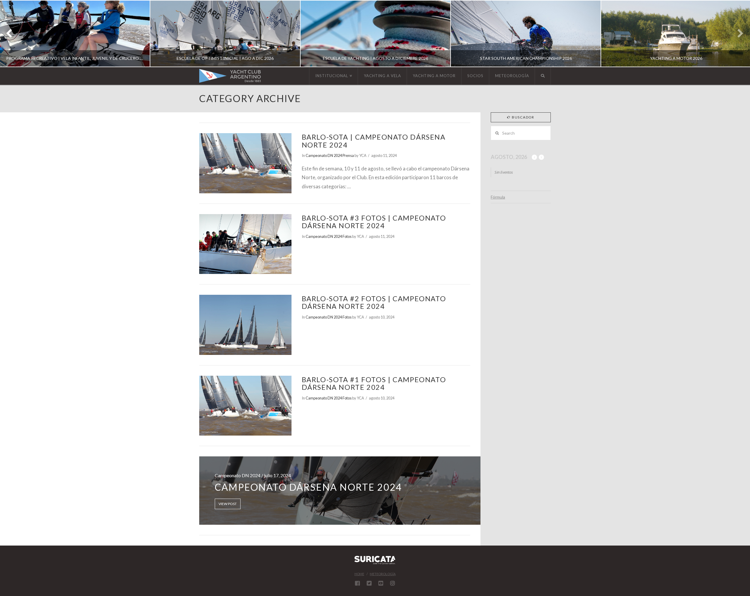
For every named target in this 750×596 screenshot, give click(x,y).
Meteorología (383, 574)
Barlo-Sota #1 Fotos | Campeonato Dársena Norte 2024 (374, 383)
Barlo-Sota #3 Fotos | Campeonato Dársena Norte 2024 (374, 222)
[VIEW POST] (245, 163)
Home (359, 574)
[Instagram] (392, 583)
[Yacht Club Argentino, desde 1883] (230, 76)
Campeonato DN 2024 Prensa (330, 155)
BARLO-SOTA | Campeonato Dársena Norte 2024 (374, 141)
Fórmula (498, 196)
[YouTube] (381, 583)
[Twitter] (369, 583)
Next (737, 33)
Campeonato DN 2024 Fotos (329, 236)
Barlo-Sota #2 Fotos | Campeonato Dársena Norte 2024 (374, 302)
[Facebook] (357, 583)
